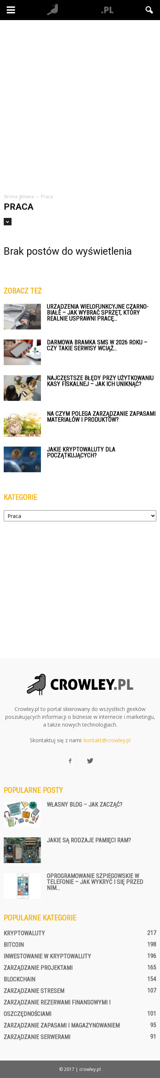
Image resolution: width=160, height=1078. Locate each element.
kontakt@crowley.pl (107, 740)
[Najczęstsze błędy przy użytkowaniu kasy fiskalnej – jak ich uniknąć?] (22, 388)
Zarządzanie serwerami (37, 1036)
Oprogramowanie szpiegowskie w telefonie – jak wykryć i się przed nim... (95, 881)
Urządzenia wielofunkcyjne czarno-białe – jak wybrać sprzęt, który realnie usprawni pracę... (97, 312)
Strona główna (19, 196)
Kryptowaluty (24, 933)
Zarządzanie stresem (34, 990)
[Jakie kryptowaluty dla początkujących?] (22, 459)
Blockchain (19, 979)
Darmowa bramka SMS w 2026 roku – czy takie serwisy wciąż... (97, 345)
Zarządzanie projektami (38, 967)
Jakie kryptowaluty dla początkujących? (81, 452)
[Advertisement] (80, 104)
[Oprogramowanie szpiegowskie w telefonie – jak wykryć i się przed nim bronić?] (22, 886)
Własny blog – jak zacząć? (84, 804)
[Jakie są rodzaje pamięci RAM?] (22, 850)
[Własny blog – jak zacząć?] (22, 814)
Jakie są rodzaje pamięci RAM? (89, 840)
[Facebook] (70, 761)
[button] (149, 10)
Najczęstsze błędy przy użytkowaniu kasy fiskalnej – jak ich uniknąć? (100, 380)
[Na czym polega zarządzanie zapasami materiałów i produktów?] (22, 424)
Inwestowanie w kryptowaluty (47, 956)
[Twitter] (90, 761)
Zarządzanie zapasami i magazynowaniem (62, 1025)
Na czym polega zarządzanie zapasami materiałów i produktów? (101, 416)
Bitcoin (14, 944)
